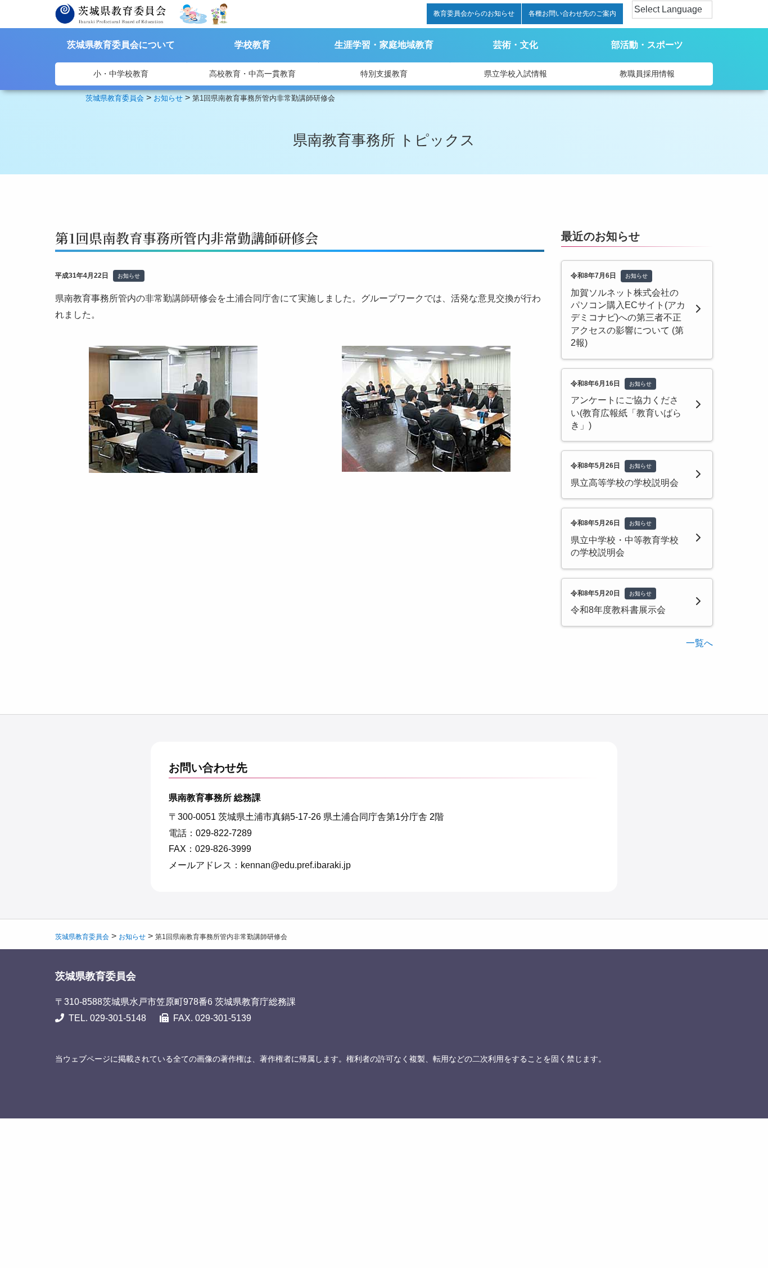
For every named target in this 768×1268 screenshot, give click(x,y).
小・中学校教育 (120, 73)
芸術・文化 (515, 44)
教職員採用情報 (647, 73)
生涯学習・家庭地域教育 (384, 44)
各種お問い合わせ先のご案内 (572, 13)
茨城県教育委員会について (121, 44)
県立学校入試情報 (515, 73)
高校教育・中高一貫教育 (252, 73)
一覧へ (699, 643)
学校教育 (252, 44)
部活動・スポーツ (647, 44)
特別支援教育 (384, 73)
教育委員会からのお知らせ (473, 13)
